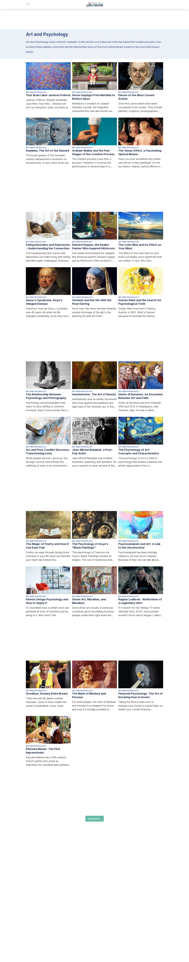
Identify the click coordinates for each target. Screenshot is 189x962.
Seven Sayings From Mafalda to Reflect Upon (93, 96)
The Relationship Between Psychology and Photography (46, 396)
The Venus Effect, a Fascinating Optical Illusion (139, 152)
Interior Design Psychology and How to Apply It (47, 601)
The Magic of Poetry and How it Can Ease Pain (47, 545)
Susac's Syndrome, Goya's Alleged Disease (44, 302)
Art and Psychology (36, 92)
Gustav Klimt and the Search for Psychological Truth (139, 302)
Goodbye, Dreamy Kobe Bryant (47, 693)
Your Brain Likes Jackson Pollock (48, 95)
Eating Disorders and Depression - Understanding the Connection (48, 246)
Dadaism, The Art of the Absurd (47, 150)
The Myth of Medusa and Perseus (89, 695)
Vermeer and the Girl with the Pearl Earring (91, 302)
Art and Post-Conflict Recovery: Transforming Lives (48, 451)
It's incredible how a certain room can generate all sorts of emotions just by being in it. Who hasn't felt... (47, 611)
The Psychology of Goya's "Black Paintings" (90, 545)
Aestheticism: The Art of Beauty (94, 394)
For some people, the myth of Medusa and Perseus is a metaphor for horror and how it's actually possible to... (94, 705)
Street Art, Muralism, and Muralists (89, 601)
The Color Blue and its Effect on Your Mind (139, 246)
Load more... (94, 818)
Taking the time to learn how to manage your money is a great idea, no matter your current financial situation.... (140, 705)
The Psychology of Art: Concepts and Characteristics (138, 451)
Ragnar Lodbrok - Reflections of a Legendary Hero (140, 601)
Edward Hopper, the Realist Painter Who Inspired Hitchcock (93, 246)
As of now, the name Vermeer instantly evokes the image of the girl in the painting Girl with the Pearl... (94, 312)
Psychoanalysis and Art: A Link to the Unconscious (139, 545)
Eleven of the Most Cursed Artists (136, 96)
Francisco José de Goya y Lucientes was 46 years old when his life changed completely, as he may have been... (47, 312)
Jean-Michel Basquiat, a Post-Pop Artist (92, 451)
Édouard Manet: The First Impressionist (43, 750)
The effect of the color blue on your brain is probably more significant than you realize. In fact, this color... (140, 257)
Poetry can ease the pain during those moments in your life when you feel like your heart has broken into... (48, 556)
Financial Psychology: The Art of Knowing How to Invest (140, 695)
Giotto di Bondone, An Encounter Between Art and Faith (140, 396)
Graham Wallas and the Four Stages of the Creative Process (93, 152)
